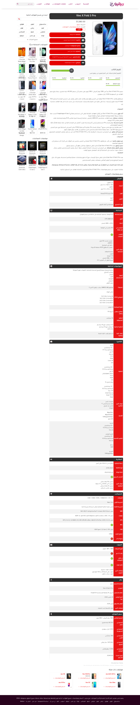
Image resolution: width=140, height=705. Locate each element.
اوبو (43, 28)
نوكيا (42, 36)
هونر (21, 28)
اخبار (71, 4)
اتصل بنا (28, 701)
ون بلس (32, 36)
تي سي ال (52, 701)
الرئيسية (86, 4)
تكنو (58, 701)
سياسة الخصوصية (43, 701)
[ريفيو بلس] (116, 4)
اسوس (62, 701)
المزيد (40, 4)
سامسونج (42, 24)
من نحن (34, 701)
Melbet (22, 701)
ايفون (32, 24)
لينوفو (22, 36)
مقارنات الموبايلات (60, 4)
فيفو (32, 32)
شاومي (42, 32)
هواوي (22, 24)
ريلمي (32, 28)
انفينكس (22, 32)
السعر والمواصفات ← (109, 678)
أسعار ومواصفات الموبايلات (71, 27)
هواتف (47, 4)
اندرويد (78, 4)
